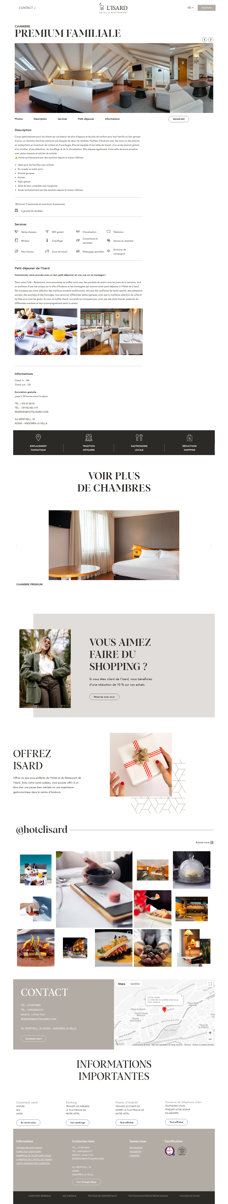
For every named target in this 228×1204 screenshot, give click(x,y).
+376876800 (83, 1147)
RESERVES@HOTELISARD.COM (88, 1159)
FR (189, 8)
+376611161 (38, 1014)
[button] (204, 39)
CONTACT (26, 8)
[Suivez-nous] (114, 842)
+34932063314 (84, 1151)
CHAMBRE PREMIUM (29, 584)
